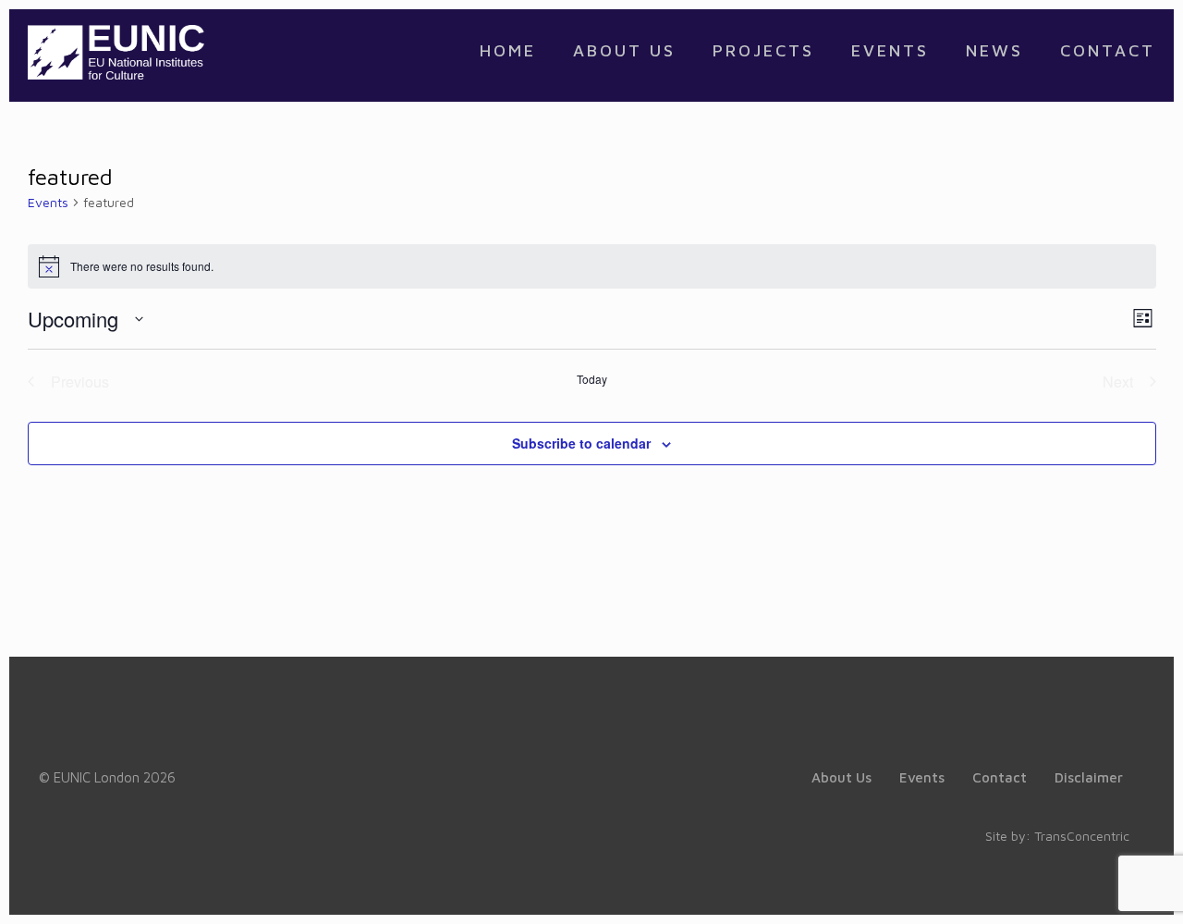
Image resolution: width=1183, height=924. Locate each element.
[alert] (592, 266)
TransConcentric (1081, 836)
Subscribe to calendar (581, 443)
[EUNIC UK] (116, 50)
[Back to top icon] (1094, 886)
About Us (841, 777)
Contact (999, 777)
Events (48, 202)
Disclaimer (1089, 777)
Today (592, 379)
